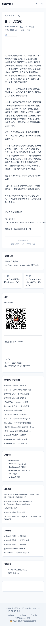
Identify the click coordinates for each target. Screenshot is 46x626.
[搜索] (42, 4)
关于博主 (34, 615)
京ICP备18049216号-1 (23, 618)
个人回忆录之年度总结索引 (17, 570)
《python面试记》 (14, 477)
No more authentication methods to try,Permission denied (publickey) (18, 502)
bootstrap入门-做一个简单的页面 (16, 406)
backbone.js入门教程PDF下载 (15, 439)
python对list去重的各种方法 (14, 410)
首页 (6, 16)
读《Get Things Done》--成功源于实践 (22, 265)
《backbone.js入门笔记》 (17, 467)
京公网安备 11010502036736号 (24, 621)
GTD (26, 27)
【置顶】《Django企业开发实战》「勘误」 (19, 427)
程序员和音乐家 (13, 573)
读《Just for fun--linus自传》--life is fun (33, 282)
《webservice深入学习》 (17, 464)
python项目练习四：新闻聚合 (15, 435)
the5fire (7, 3)
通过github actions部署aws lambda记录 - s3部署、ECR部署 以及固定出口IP (21, 495)
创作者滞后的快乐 (11, 508)
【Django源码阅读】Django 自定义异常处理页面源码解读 (22, 517)
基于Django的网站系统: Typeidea (17, 366)
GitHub (20, 342)
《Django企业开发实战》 (13, 363)
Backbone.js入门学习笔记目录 (15, 443)
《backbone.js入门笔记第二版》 (20, 470)
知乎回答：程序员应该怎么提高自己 (17, 390)
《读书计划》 (13, 474)
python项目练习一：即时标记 (15, 385)
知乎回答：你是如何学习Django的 (17, 419)
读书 (12, 16)
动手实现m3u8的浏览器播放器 (15, 414)
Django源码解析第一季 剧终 (14, 512)
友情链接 (23, 615)
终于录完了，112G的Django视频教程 (17, 423)
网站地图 (11, 615)
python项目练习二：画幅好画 (15, 398)
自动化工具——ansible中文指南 (16, 402)
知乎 (14, 342)
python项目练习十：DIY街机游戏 (16, 394)
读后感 (31, 27)
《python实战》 (14, 460)
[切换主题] (37, 4)
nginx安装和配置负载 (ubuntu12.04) (12, 280)
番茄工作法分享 (11, 261)
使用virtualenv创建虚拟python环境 (17, 431)
